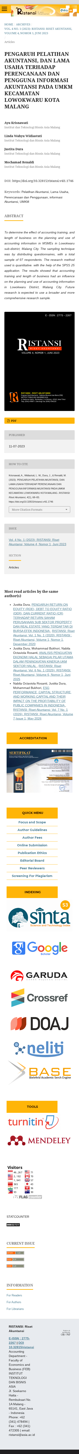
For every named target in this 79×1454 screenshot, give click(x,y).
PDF (13, 421)
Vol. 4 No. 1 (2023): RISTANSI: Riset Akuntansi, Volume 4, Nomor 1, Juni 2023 (38, 31)
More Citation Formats (27, 510)
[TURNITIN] (34, 1129)
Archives (23, 24)
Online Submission (32, 845)
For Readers (14, 1295)
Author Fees (32, 838)
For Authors (14, 1302)
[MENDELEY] (39, 1150)
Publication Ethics (32, 853)
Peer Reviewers (32, 868)
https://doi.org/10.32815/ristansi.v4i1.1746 (43, 181)
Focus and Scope (32, 822)
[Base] (39, 1085)
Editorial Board (32, 861)
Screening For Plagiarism (32, 876)
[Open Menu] (4, 8)
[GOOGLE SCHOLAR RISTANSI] (39, 958)
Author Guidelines (32, 830)
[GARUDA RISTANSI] (39, 985)
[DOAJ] (39, 1033)
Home (8, 24)
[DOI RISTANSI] (39, 1006)
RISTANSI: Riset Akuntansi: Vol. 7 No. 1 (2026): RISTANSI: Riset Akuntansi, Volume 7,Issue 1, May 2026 (43, 714)
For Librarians (15, 1309)
